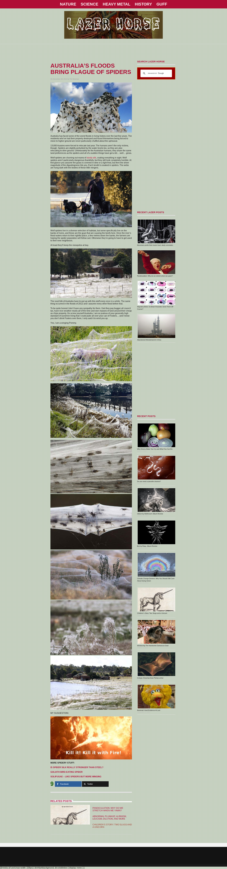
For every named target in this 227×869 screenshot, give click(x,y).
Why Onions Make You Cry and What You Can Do (154, 449)
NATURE (68, 4)
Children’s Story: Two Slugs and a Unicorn (152, 613)
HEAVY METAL (116, 4)
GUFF (161, 4)
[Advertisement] (113, 50)
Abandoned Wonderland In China (149, 340)
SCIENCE (89, 4)
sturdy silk (91, 158)
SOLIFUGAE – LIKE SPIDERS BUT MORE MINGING (75, 776)
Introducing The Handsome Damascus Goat (152, 646)
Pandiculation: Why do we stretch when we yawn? (155, 276)
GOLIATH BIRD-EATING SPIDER (66, 772)
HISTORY (143, 4)
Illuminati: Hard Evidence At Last (148, 710)
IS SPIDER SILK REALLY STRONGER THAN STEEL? (76, 767)
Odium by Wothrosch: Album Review (150, 514)
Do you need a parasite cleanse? (149, 481)
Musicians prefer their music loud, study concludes (155, 245)
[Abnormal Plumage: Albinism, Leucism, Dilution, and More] (70, 822)
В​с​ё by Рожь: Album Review (147, 546)
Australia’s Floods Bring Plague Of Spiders (90, 68)
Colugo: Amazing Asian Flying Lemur (150, 678)
